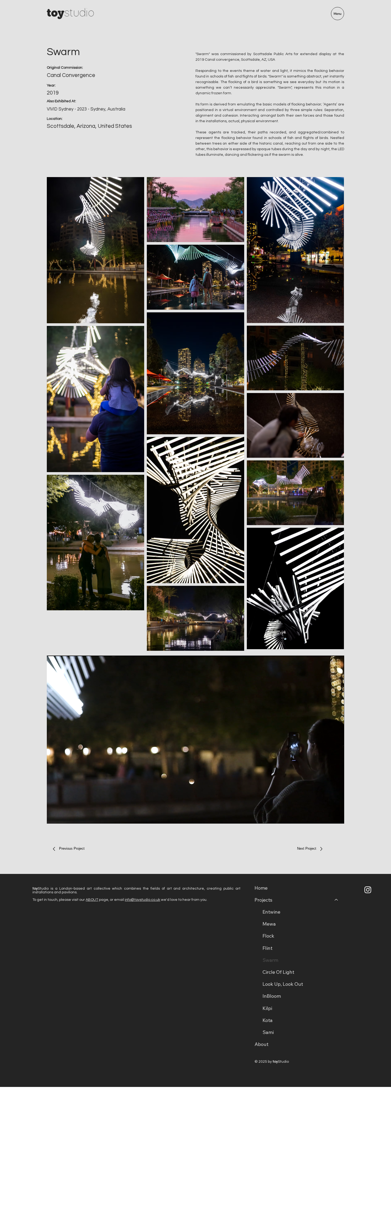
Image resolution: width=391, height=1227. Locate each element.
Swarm (270, 960)
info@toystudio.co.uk (142, 900)
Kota (268, 1020)
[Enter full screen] (337, 816)
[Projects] (336, 900)
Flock (268, 936)
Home (261, 888)
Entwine (271, 912)
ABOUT (92, 900)
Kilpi (267, 1008)
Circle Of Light (278, 972)
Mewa (269, 924)
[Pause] (53, 816)
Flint (267, 948)
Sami (268, 1032)
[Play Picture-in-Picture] (328, 816)
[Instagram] (367, 889)
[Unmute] (62, 816)
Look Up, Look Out (283, 984)
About (261, 1044)
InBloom (272, 996)
